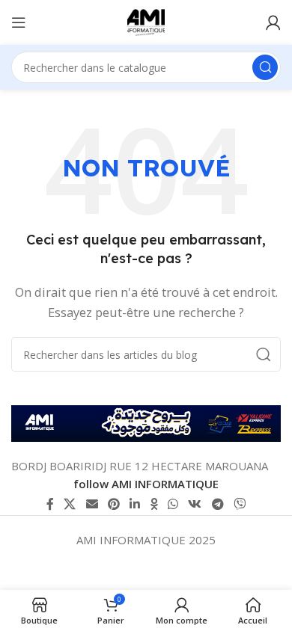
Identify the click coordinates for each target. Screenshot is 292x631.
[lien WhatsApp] (172, 504)
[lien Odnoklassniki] (153, 504)
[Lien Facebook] (49, 504)
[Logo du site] (146, 20)
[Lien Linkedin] (135, 504)
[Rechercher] (265, 67)
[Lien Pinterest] (113, 504)
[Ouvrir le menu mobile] (19, 22)
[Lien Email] (92, 504)
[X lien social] (70, 504)
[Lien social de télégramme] (217, 504)
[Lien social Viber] (239, 504)
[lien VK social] (195, 504)
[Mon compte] (273, 22)
